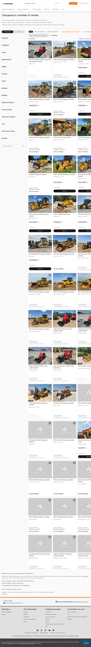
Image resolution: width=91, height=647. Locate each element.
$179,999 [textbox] (33, 260)
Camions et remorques (50, 617)
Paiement (26, 621)
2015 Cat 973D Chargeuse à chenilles (64, 292)
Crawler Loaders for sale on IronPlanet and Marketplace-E (18, 581)
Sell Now (4, 594)
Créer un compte (84, 3)
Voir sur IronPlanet (58, 115)
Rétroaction (69, 619)
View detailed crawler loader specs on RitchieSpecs (16, 585)
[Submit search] (58, 3)
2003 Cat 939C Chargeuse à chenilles (64, 59)
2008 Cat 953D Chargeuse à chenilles (39, 99)
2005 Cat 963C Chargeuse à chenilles (64, 440)
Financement (56, 9)
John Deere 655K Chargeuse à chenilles (40, 254)
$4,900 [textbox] (81, 448)
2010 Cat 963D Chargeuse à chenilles (64, 99)
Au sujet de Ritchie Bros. (7, 612)
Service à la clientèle (71, 612)
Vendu (19, 31)
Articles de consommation (51, 614)
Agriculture (48, 619)
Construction (48, 612)
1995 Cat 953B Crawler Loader (62, 214)
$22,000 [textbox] (57, 182)
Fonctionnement (36, 9)
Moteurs (47, 621)
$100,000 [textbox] (33, 105)
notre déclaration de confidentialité (27, 643)
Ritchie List (85, 576)
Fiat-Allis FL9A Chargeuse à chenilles (64, 403)
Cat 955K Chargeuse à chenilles (37, 174)
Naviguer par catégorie (8, 9)
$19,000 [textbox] (57, 222)
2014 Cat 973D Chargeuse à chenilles (39, 292)
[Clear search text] (56, 3)
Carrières (4, 614)
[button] (70, 31)
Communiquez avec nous (80, 602)
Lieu (63, 9)
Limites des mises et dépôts (30, 619)
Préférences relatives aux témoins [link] (58, 633)
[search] (23, 146)
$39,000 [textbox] (81, 105)
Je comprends (86, 643)
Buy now (40, 114)
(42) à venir (7, 31)
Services (46, 9)
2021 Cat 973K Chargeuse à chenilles (64, 254)
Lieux (68, 614)
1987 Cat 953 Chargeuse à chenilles (63, 517)
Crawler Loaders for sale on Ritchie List (12, 583)
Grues (47, 626)
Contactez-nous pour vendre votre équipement (77, 617)
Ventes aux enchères (23, 9)
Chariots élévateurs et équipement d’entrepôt (55, 624)
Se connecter (73, 3)
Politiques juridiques (44, 633)
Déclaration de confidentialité (31, 633)
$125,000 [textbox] (82, 68)
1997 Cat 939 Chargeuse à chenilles (63, 480)
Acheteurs (26, 612)
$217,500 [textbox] (82, 182)
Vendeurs (26, 614)
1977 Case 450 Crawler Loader (62, 137)
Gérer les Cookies (10, 643)
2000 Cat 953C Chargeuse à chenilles (39, 137)
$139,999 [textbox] (82, 222)
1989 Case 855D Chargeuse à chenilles (64, 174)
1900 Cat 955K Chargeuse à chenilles (39, 517)
